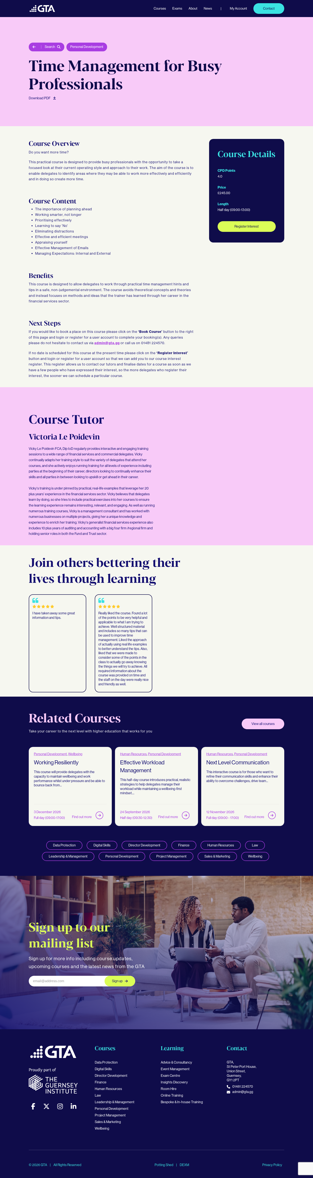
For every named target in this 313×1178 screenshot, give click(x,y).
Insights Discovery (174, 1082)
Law (255, 845)
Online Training (172, 1095)
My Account (238, 8)
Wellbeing (75, 754)
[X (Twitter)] (46, 1106)
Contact (269, 8)
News (208, 8)
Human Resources (133, 754)
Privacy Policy (272, 1165)
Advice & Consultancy (176, 1062)
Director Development (144, 845)
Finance (184, 845)
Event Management (175, 1069)
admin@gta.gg (107, 343)
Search (50, 47)
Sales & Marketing (217, 856)
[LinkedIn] (73, 1106)
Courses (160, 8)
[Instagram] (60, 1106)
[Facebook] (33, 1106)
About (193, 8)
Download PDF (40, 98)
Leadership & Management (68, 856)
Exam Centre (170, 1076)
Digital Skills (102, 845)
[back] (35, 47)
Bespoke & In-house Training (182, 1102)
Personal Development (86, 47)
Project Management (171, 856)
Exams (177, 8)
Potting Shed (164, 1165)
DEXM (184, 1165)
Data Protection (64, 845)
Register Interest (246, 226)
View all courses (263, 724)
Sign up (117, 981)
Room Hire (169, 1089)
